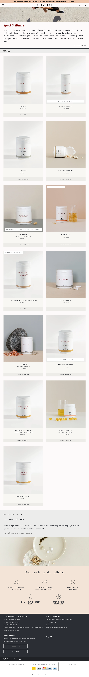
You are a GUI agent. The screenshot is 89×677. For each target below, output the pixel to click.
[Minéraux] (23, 338)
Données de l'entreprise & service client (59, 619)
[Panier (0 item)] (84, 5)
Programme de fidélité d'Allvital (56, 627)
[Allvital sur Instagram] (48, 637)
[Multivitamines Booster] (23, 404)
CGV (30, 675)
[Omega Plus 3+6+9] (66, 404)
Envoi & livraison (51, 622)
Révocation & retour (52, 625)
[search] (79, 5)
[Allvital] (44, 5)
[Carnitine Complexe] (66, 144)
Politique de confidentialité (52, 675)
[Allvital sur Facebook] (46, 637)
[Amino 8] (23, 80)
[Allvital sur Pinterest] (51, 637)
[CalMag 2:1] (23, 144)
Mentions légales (37, 675)
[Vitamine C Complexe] (23, 470)
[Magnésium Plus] (66, 274)
